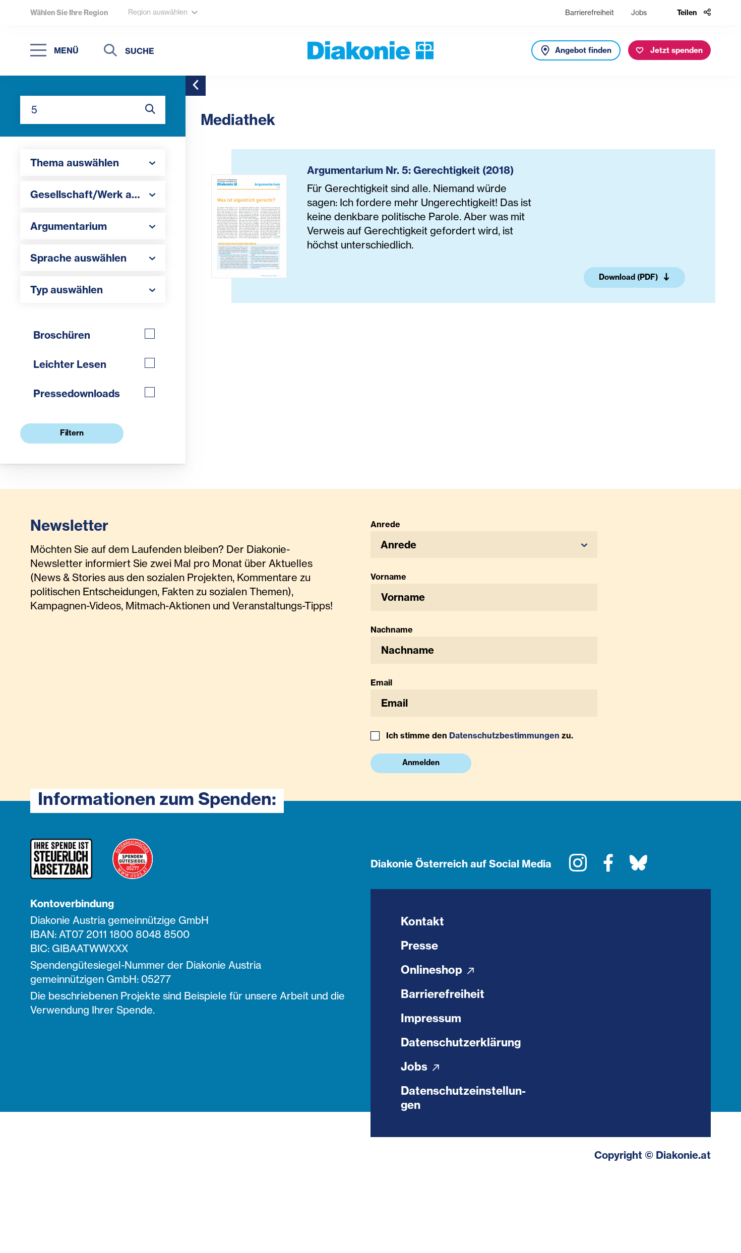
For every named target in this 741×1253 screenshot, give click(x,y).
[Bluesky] (638, 866)
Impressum (431, 1018)
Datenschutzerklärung (461, 1042)
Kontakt (422, 921)
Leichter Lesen (69, 364)
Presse (419, 945)
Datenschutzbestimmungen (504, 735)
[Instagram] (578, 866)
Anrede (385, 524)
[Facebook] (608, 866)
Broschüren (61, 335)
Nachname (392, 629)
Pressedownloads (76, 393)
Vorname (388, 577)
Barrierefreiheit (589, 12)
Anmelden (421, 762)
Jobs (639, 12)
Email (381, 682)
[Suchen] (110, 51)
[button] (92, 162)
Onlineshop (433, 970)
